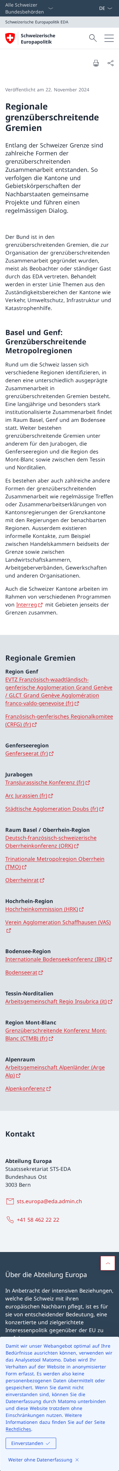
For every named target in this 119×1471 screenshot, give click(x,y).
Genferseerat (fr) (26, 753)
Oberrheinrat (22, 880)
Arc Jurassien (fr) (26, 795)
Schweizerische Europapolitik (38, 38)
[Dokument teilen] (110, 63)
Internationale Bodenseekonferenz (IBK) (55, 959)
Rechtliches (18, 1429)
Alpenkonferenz (25, 1088)
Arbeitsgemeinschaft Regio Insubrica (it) (56, 1001)
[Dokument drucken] (96, 63)
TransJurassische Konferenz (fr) (44, 782)
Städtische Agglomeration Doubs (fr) (51, 808)
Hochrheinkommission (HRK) (41, 909)
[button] (107, 1263)
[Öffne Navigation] (109, 38)
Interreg (26, 604)
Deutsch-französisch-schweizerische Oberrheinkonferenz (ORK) (51, 841)
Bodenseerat (21, 972)
